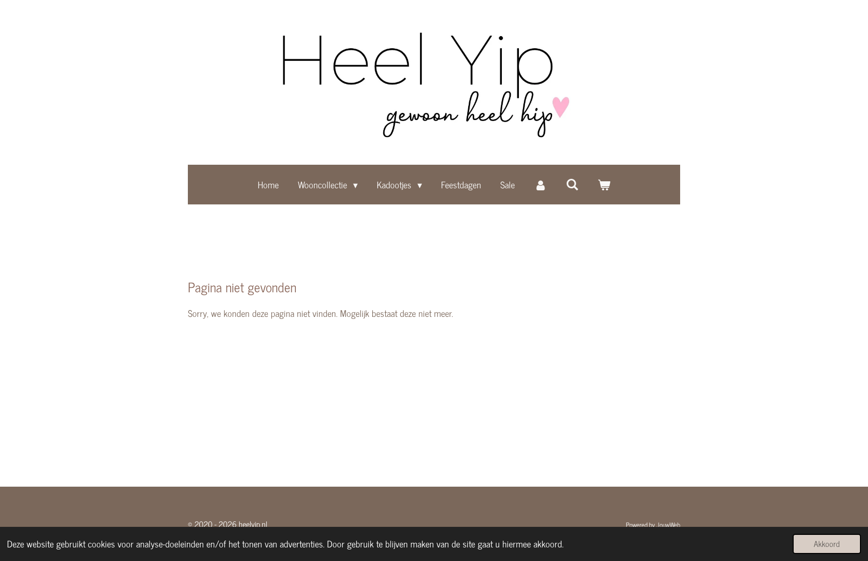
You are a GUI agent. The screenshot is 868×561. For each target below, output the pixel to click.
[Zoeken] (572, 184)
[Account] (540, 184)
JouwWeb (668, 524)
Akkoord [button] (827, 543)
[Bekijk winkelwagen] (604, 184)
